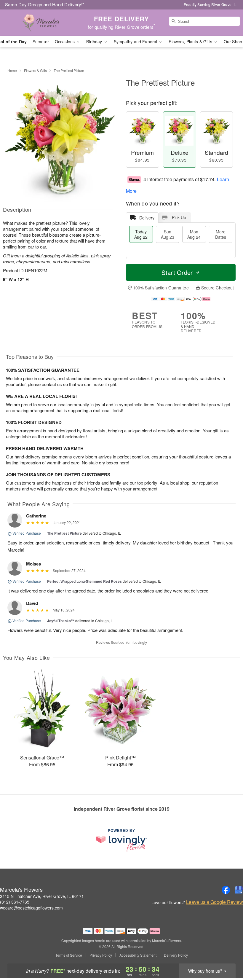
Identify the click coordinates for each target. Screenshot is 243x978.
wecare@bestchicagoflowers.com (31, 908)
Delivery (146, 218)
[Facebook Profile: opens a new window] (226, 890)
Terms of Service (68, 955)
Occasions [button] (65, 41)
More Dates (220, 234)
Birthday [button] (94, 41)
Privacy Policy (100, 955)
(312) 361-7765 (14, 902)
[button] (227, 952)
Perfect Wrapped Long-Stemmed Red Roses (84, 581)
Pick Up (179, 217)
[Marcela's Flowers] (41, 22)
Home (12, 70)
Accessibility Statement (137, 955)
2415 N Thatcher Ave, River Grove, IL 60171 (42, 896)
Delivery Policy (176, 955)
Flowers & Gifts (35, 70)
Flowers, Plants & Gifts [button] (191, 41)
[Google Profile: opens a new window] (239, 890)
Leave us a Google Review (214, 902)
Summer (41, 41)
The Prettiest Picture (64, 533)
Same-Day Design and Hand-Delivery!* (44, 4)
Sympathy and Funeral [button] (136, 41)
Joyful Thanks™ (60, 620)
